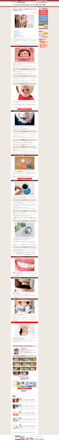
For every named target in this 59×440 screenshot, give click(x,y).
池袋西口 (24, 4)
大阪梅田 (36, 4)
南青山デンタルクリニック (43, 24)
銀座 (14, 4)
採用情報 (32, 6)
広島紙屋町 (43, 4)
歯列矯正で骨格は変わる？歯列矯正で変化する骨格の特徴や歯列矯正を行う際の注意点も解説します (24, 432)
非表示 (17, 29)
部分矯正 (14, 393)
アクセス (30, 6)
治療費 (21, 6)
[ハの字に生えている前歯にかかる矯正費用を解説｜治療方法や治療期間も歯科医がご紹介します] (23, 390)
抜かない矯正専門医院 (41, 1)
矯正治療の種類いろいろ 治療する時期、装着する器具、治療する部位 (27, 399)
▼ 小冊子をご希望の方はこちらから (43, 47)
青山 (16, 4)
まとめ (14, 37)
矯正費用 (14, 394)
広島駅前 (40, 4)
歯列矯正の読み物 (45, 8)
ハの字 (15, 394)
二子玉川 (31, 4)
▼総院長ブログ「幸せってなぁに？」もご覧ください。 (27, 353)
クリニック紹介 (15, 6)
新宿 (18, 4)
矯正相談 (18, 6)
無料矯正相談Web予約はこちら (24, 178)
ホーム (12, 6)
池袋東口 (27, 4)
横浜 (33, 4)
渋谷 (21, 4)
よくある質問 (26, 6)
